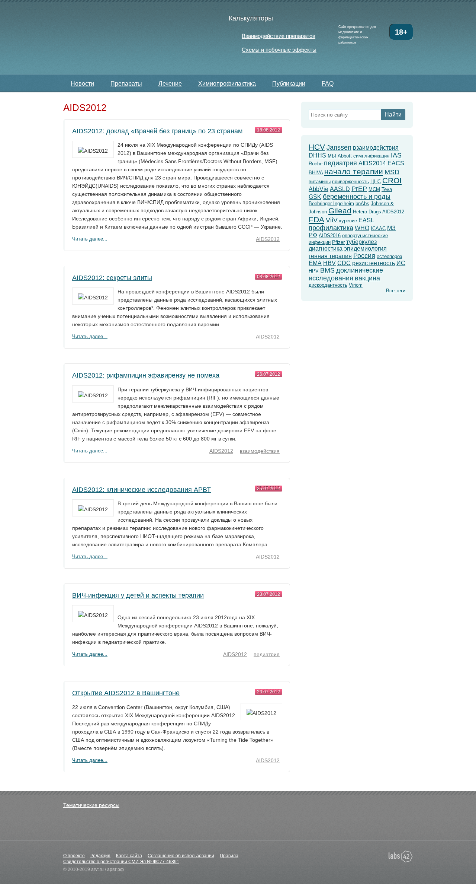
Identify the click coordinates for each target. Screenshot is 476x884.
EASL (366, 220)
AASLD (340, 189)
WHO (362, 228)
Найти (393, 114)
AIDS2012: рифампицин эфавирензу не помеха (145, 375)
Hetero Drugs (367, 211)
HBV (329, 263)
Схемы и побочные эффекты (279, 50)
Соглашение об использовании (181, 855)
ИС (400, 263)
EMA (315, 263)
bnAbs (362, 203)
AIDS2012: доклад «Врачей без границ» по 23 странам (157, 131)
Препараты (126, 83)
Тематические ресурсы (91, 805)
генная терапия (330, 256)
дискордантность (328, 285)
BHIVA (316, 172)
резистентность (373, 263)
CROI (392, 180)
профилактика (331, 228)
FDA (316, 219)
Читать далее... (89, 239)
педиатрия (267, 654)
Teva (387, 189)
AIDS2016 (330, 235)
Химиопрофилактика (227, 83)
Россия (364, 256)
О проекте (74, 855)
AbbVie (318, 189)
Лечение (170, 83)
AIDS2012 (268, 239)
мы (332, 155)
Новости (82, 83)
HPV (314, 271)
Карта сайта (129, 855)
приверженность (350, 181)
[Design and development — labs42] (400, 857)
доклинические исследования (346, 274)
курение (348, 220)
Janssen (339, 147)
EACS (395, 163)
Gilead (339, 210)
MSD (392, 172)
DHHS (317, 155)
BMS (327, 270)
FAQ (328, 83)
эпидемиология (365, 248)
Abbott (345, 156)
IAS (396, 155)
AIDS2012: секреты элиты (112, 278)
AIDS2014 (372, 163)
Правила (229, 855)
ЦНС (375, 181)
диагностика (325, 248)
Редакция (100, 855)
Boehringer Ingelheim (331, 203)
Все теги (395, 290)
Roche (315, 163)
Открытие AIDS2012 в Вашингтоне (126, 693)
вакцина (367, 278)
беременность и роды (356, 196)
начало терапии (353, 171)
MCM (374, 189)
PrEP (359, 189)
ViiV (332, 220)
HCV (317, 147)
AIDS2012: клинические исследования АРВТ (141, 489)
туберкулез (361, 242)
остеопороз (389, 256)
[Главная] (127, 37)
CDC (344, 263)
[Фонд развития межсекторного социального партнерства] (333, 859)
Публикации (288, 83)
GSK (315, 197)
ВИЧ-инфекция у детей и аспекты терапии (138, 595)
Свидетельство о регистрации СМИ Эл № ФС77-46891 (121, 861)
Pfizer (338, 242)
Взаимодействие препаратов (278, 36)
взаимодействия (260, 451)
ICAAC (378, 228)
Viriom (356, 285)
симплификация (371, 156)
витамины (320, 181)
